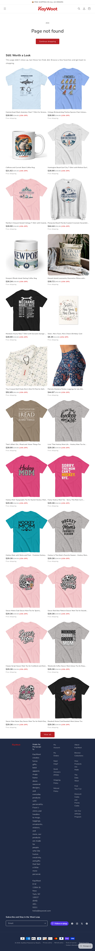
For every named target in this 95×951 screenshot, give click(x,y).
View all (47, 734)
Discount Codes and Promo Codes (77, 800)
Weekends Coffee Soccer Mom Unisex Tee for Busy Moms (66, 666)
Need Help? (56, 762)
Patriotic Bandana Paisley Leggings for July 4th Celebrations (65, 389)
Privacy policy (47, 943)
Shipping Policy (57, 781)
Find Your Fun (78, 787)
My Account (57, 746)
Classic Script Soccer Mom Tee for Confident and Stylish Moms (26, 666)
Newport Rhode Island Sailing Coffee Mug (21, 278)
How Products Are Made (78, 765)
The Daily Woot (76, 778)
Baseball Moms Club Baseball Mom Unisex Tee (65, 721)
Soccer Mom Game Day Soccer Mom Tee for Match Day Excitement (26, 721)
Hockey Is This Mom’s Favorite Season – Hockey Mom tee (67, 555)
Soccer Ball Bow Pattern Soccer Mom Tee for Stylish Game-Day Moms (67, 611)
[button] (4, 8)
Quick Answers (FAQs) (57, 772)
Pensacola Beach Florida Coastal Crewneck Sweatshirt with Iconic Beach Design (68, 223)
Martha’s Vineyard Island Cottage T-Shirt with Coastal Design (26, 223)
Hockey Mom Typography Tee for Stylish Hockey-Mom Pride (26, 500)
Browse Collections (78, 754)
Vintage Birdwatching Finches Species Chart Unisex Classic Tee (67, 112)
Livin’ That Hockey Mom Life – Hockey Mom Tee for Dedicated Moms (66, 444)
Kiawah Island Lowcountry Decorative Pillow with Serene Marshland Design (66, 278)
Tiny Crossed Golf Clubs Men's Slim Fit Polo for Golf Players (25, 389)
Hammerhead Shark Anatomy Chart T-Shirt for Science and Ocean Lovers (26, 112)
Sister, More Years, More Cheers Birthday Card (65, 334)
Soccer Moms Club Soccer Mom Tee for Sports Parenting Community (23, 611)
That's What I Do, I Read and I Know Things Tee (23, 444)
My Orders (56, 754)
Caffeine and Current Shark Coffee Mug (20, 168)
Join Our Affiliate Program (77, 814)
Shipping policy (84, 943)
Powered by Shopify (34, 943)
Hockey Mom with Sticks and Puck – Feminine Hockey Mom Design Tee (25, 555)
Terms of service (71, 943)
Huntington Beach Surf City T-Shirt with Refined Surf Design (67, 168)
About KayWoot (78, 746)
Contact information (72, 945)
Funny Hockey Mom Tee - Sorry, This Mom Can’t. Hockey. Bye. (65, 500)
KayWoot (24, 943)
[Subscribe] (44, 923)
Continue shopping (47, 41)
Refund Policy (56, 789)
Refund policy (58, 943)
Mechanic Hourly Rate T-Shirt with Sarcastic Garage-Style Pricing (25, 334)
